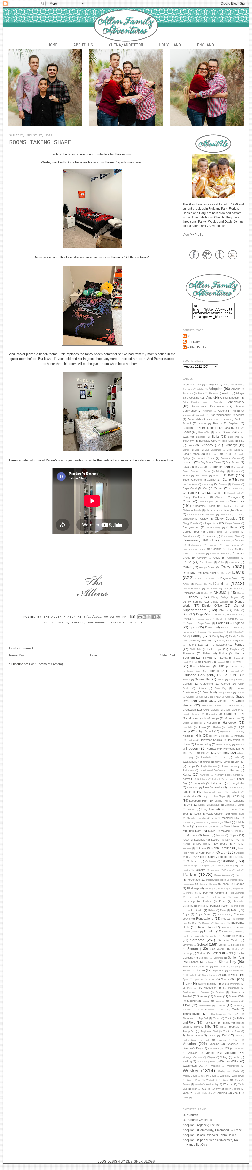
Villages (211, 1057)
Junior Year (188, 770)
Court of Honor (218, 553)
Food (185, 662)
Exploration (217, 632)
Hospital (240, 744)
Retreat (225, 918)
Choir (221, 501)
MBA (214, 818)
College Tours (214, 532)
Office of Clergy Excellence (214, 856)
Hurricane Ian (231, 748)
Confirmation (194, 545)
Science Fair (237, 945)
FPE (221, 666)
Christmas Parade (192, 510)
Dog (185, 614)
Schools (223, 945)
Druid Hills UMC (225, 619)
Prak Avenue (219, 897)
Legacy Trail (221, 801)
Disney (193, 597)
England (205, 45)
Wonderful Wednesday (206, 1084)
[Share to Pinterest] (158, 616)
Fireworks (189, 653)
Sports (225, 979)
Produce (207, 901)
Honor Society (223, 744)
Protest (201, 906)
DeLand (236, 588)
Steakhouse (189, 992)
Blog (197, 450)
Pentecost (235, 880)
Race (223, 910)
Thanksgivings (218, 1014)
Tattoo (237, 1005)
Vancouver (213, 1048)
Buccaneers (202, 476)
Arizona (222, 410)
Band (216, 423)
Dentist (204, 593)
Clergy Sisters (232, 523)
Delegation (189, 592)
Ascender (201, 415)
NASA (186, 840)
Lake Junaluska (212, 787)
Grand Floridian (191, 714)
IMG (203, 753)
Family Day (218, 636)
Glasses (190, 697)
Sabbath (226, 932)
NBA (227, 840)
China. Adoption (206, 501)
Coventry (202, 558)
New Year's (220, 843)
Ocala (220, 852)
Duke (241, 619)
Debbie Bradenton (192, 588)
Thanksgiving (192, 1013)
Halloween (230, 722)
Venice (210, 1052)
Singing (205, 966)
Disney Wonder (219, 602)
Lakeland (189, 791)
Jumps (191, 766)
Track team (210, 1022)
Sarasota (118, 622)
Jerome (206, 762)
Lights (241, 805)
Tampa (220, 1005)
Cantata (236, 484)
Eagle (189, 623)
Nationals (199, 839)
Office (189, 857)
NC (237, 839)
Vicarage (230, 1052)
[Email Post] (133, 617)
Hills (199, 735)
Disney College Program (225, 597)
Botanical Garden (230, 458)
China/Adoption (126, 45)
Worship (228, 1084)
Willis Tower (238, 1076)
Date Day (189, 572)
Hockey (225, 736)
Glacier (240, 692)
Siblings (209, 962)
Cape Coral (190, 488)
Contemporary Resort (194, 549)
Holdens (239, 735)
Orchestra (193, 861)
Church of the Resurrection (201, 514)
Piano (225, 883)
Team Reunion (206, 1009)
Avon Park (213, 419)
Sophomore (218, 970)
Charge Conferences (196, 497)
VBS (226, 1048)
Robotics (226, 927)
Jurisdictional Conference (212, 770)
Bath (238, 428)
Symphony (235, 1001)
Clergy (204, 518)
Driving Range (204, 619)
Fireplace (234, 649)
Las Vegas (219, 796)
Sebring (187, 953)
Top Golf (203, 1018)
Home (53, 45)
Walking (187, 1061)
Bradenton (216, 466)
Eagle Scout (204, 623)
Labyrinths (238, 783)
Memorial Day (230, 817)
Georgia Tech (225, 692)
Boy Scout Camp (211, 462)
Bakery (202, 423)
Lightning (229, 805)
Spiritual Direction (204, 979)
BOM (228, 453)
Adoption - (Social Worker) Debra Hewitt (209, 1135)
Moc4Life (202, 826)
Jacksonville (190, 761)
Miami (227, 822)
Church (239, 510)
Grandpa (213, 718)
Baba (226, 419)
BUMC (229, 475)
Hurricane (213, 748)
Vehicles (192, 1052)
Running (209, 931)
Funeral (186, 679)
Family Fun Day (202, 640)
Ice (194, 753)
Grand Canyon (211, 710)
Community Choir (230, 536)
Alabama (213, 393)
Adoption (215, 389)
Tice (235, 1013)
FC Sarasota (219, 644)
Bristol (207, 471)
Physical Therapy (208, 884)
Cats (217, 492)
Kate (187, 336)
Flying (237, 658)
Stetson (205, 992)
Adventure (188, 393)
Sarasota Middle (228, 940)
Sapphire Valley (233, 935)
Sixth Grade (220, 966)
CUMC (187, 567)
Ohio (241, 857)
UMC (224, 1035)
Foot (194, 662)
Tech (222, 1009)
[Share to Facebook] (153, 616)
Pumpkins (239, 906)
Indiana (240, 753)
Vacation (189, 1044)
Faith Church (233, 632)
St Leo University (231, 984)
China (187, 501)
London (191, 809)
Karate (187, 774)
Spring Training (207, 983)
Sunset (218, 996)
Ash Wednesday (221, 414)
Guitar (186, 723)
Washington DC (193, 1065)
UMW (238, 1035)
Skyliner (187, 970)
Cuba (221, 562)
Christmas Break (204, 505)
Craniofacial (233, 558)
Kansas (234, 770)
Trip (221, 1027)
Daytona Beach (229, 578)
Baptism (233, 423)
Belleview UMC (208, 440)
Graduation (189, 709)
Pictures (239, 883)
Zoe (235, 1092)
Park (238, 870)
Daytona (210, 578)
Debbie (220, 583)
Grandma (230, 713)
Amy (209, 397)
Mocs (216, 826)
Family (196, 636)
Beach (187, 432)
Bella (215, 436)
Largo (205, 796)
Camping (207, 484)
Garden (187, 683)
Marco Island (237, 814)
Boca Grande (191, 453)
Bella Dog (233, 437)
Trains (226, 1022)
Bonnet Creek (205, 458)
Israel (223, 757)
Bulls (215, 476)
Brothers (235, 471)
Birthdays (231, 445)
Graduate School (211, 705)
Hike (238, 731)
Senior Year (236, 957)
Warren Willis (229, 1061)
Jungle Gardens (209, 766)
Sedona (201, 953)
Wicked (224, 1076)
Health (229, 727)
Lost (223, 809)
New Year (201, 844)
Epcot (193, 627)
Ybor (194, 1089)
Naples (234, 835)
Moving (225, 830)
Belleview (188, 440)
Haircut (198, 723)
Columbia (234, 532)
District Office (212, 605)
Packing (230, 865)
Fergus (239, 644)
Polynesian (238, 888)
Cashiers (235, 488)
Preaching (189, 901)
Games (220, 679)
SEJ (231, 953)
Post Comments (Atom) (46, 664)
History (213, 736)
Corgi (230, 549)
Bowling (188, 462)
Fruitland (234, 671)
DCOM (186, 584)
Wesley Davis (190, 1076)
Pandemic (215, 870)
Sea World (217, 948)
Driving (187, 618)
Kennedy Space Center (227, 775)
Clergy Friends (190, 523)
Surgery (192, 1000)
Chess (218, 497)
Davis (63, 622)
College (231, 527)
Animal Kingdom (229, 397)
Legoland (238, 800)
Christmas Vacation (217, 510)
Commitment (189, 536)
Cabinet (211, 479)
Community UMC (196, 540)
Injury (190, 757)
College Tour (191, 531)
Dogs (199, 614)
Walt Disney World (206, 1061)
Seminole (218, 958)
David (224, 573)
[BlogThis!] (144, 616)
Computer (225, 540)
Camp (227, 479)
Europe (224, 627)
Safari (238, 932)
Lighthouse (214, 805)
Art (234, 411)
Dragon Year (233, 614)
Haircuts (212, 722)
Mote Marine (231, 826)
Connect (213, 545)
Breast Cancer (190, 471)
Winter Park (193, 1080)
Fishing (207, 653)
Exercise (202, 632)
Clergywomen (191, 527)
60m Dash (235, 385)
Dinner (240, 593)
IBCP (185, 753)
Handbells (188, 727)
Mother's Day (192, 830)
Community (208, 536)
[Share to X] (149, 616)
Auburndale (194, 419)
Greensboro (232, 718)
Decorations (212, 588)
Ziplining (222, 1092)
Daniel (211, 567)
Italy (237, 757)
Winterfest (211, 1080)
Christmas (236, 501)
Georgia (207, 692)
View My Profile (193, 234)
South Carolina (209, 975)
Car (205, 488)
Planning (209, 888)
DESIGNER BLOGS (140, 1161)
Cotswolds (199, 553)
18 (184, 385)
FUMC (233, 674)
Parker (78, 622)
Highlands (225, 731)
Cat (204, 492)
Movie (211, 830)
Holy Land (170, 45)
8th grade (187, 389)
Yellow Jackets (232, 1089)
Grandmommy (192, 718)
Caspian (188, 492)
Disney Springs (192, 601)
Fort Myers (237, 661)
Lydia (197, 813)
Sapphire (213, 936)
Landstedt (235, 792)
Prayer (236, 897)
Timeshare (188, 1018)
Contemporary (232, 545)
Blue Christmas (213, 450)
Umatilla (212, 1035)
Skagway (235, 966)
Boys (186, 466)
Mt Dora (239, 831)
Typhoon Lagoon (193, 1035)
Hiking (186, 735)
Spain (185, 979)
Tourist (216, 1018)
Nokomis (201, 848)
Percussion (188, 884)
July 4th (239, 761)
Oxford (218, 865)
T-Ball (186, 1005)
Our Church (190, 1114)
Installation (206, 757)
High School (205, 731)
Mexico (215, 822)
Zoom (186, 1097)
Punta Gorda (194, 910)
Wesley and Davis (228, 1071)
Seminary (203, 958)
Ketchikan (202, 779)
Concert (239, 540)
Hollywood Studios (211, 739)
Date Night (209, 572)
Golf (201, 697)
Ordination (210, 861)
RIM (194, 923)
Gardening (206, 683)
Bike (241, 440)
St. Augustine (207, 987)
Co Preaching (213, 527)
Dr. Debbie (216, 614)
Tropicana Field (209, 1031)
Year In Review (210, 1088)
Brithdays (221, 471)
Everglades (188, 632)
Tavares (187, 1009)
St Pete (187, 988)
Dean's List (201, 584)
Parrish (240, 875)
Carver (218, 488)
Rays (186, 914)
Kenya (186, 778)
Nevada (186, 844)
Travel (197, 1027)
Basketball (209, 427)
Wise (225, 1080)
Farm (241, 641)
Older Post (167, 655)
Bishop (186, 450)
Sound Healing (236, 970)
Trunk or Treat (231, 1031)
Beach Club (204, 432)
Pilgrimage (193, 888)
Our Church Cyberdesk (198, 1119)
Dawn (198, 578)
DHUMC (220, 593)
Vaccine (214, 1043)
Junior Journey (230, 766)
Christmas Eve (231, 506)
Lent (189, 804)
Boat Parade (233, 450)
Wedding (215, 1066)
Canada (223, 484)
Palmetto (200, 869)
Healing (217, 727)
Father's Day (195, 644)
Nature (215, 839)
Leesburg (237, 796)
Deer (225, 588)
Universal (221, 1040)
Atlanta (240, 414)
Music (206, 835)
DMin (222, 610)
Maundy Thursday (196, 818)
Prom (222, 901)
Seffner (216, 953)
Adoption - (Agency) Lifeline (201, 1125)
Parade (228, 870)
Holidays (191, 740)
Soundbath (191, 975)
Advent (235, 388)
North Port (205, 852)
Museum (192, 835)
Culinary (234, 562)
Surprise (206, 1001)
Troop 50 (188, 1031)
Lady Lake (192, 787)
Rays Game (203, 914)
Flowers (208, 657)
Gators (202, 688)
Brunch (186, 476)
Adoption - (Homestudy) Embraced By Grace (212, 1130)
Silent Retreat (190, 966)
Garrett (225, 683)
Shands (194, 961)
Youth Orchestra (203, 1093)
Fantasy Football (225, 641)
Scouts (192, 949)
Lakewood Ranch (213, 792)
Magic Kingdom (215, 813)
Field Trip (195, 649)
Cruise (187, 562)
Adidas (200, 389)
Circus (237, 514)
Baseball (188, 427)
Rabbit (211, 910)
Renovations (204, 918)
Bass (227, 427)
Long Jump (208, 809)
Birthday (206, 445)
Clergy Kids (210, 523)
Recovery (223, 914)
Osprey (206, 865)
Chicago (233, 497)
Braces (199, 467)
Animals (218, 402)
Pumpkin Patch (219, 905)
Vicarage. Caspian (192, 1057)
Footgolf (221, 662)
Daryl (226, 566)
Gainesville (202, 679)
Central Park (233, 493)
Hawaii (202, 727)
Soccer (200, 970)
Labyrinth (217, 783)
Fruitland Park (194, 675)
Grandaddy (211, 714)
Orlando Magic (190, 865)
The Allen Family (61, 617)
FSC (219, 675)
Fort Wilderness (200, 666)
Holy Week (233, 739)
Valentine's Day (192, 1048)
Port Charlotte (237, 893)
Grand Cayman (232, 710)
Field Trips (214, 649)
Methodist (201, 822)
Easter (220, 623)
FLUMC (223, 657)
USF (236, 1039)
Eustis (237, 627)
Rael (234, 910)
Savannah (188, 945)
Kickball (216, 779)
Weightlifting (233, 1066)
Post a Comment (21, 648)
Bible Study (228, 441)
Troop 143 (233, 1026)
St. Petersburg (231, 988)
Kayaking (204, 775)
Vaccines (232, 1043)
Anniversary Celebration (207, 406)
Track (228, 1018)
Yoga (186, 1092)
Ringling (206, 923)
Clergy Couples (226, 518)
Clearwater (188, 519)
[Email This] (139, 616)
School (202, 944)
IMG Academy (219, 752)
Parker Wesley (222, 875)
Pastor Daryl (192, 341)
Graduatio (234, 705)
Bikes (191, 445)
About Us (83, 45)
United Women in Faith (196, 1040)
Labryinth (199, 783)
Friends (214, 670)
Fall (184, 636)
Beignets (200, 437)
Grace (228, 697)
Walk (236, 1057)
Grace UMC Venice (213, 700)
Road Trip (205, 927)
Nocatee (187, 848)
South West (230, 974)
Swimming (220, 1001)
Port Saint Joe (196, 897)
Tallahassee (205, 1005)
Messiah (187, 822)
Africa (201, 393)
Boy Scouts (233, 462)
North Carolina (221, 848)
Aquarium (207, 411)
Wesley (136, 622)
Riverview (220, 923)
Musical (220, 835)
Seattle (235, 949)
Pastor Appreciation (216, 880)
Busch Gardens (192, 479)
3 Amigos (211, 384)
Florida (223, 653)
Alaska (226, 393)
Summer (202, 996)
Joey (217, 762)
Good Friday (214, 697)
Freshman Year (191, 671)
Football (206, 661)
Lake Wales (234, 787)
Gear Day (221, 688)
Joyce (227, 762)
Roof (196, 932)
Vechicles (239, 1048)
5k (224, 385)
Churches (224, 514)
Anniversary (236, 401)
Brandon (235, 467)
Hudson (192, 748)
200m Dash (195, 385)
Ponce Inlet (192, 893)
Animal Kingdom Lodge (195, 402)
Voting (223, 1057)
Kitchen (229, 779)
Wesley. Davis (208, 1076)
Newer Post (17, 655)
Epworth (210, 627)
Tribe (208, 1026)
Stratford (220, 992)
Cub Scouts (206, 562)
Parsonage (97, 622)
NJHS (237, 844)
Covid (216, 557)
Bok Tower (212, 454)
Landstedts (189, 796)
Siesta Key (227, 962)
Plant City (223, 888)
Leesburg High (198, 800)
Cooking (216, 549)
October (240, 853)
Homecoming (203, 744)
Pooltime (219, 892)
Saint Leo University (193, 936)
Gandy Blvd (235, 679)
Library (201, 805)
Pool (205, 892)
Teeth (235, 1009)
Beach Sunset (223, 432)
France (235, 666)
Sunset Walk (236, 996)
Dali (201, 567)
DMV (236, 610)
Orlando (227, 861)
